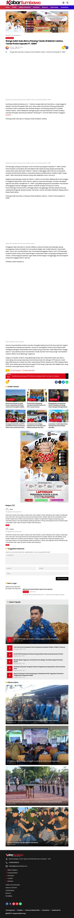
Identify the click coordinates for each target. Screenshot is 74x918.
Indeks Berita (56, 910)
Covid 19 (10, 878)
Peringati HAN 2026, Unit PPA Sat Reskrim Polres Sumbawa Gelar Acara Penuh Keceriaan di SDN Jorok (15, 425)
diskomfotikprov (12, 870)
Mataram (10, 881)
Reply (7, 525)
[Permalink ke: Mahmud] (8, 47)
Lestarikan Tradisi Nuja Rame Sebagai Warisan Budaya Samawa (58, 425)
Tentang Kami (10, 910)
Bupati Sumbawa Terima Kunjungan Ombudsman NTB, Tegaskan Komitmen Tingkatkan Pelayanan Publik (38, 674)
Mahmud (12, 47)
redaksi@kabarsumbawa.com (18, 866)
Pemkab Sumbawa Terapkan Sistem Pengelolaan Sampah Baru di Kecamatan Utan (39, 667)
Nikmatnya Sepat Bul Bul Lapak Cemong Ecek (37, 589)
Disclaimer (45, 910)
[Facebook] (56, 382)
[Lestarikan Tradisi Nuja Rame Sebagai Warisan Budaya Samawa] (58, 416)
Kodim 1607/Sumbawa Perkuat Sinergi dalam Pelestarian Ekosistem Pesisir (38, 654)
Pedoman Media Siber (32, 910)
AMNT (8, 115)
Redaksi (20, 910)
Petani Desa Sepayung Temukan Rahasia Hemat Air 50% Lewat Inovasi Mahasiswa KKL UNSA (36, 405)
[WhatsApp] (66, 382)
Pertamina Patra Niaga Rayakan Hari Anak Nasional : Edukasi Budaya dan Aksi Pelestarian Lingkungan (36, 425)
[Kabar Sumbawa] (24, 3)
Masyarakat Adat (29, 370)
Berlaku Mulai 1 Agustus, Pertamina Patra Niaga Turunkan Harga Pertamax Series (38, 661)
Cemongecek (16, 370)
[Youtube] (17, 903)
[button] (63, 3)
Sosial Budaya (9, 38)
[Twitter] (59, 382)
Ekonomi (30, 420)
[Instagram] (13, 903)
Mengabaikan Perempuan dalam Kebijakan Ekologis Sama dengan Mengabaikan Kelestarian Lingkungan (57, 405)
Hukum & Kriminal (11, 888)
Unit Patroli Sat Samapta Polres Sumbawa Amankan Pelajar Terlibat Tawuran (39, 647)
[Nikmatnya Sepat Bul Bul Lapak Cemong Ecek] (13, 592)
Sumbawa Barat (12, 873)
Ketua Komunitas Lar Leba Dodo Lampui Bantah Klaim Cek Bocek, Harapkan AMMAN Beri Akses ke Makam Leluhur (15, 405)
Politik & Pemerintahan (55, 420)
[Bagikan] (66, 47)
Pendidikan (9, 896)
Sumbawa (25, 591)
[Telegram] (63, 382)
